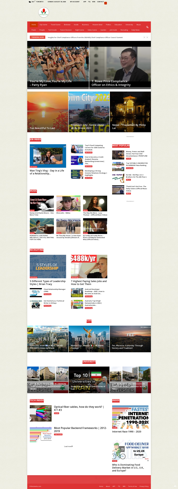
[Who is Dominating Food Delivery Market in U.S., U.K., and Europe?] (130, 450)
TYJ (89, 2)
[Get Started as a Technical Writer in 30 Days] (36, 304)
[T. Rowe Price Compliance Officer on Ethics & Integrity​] (120, 64)
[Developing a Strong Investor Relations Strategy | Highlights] (77, 174)
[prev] (144, 37)
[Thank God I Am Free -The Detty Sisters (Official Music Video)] (118, 189)
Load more (68, 446)
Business (85, 24)
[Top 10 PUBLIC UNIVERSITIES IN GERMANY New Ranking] (118, 166)
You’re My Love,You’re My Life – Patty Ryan (51, 83)
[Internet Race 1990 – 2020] (130, 417)
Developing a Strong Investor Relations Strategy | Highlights (96, 173)
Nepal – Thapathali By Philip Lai (129, 126)
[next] (147, 37)
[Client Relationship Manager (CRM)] (36, 292)
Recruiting (124, 30)
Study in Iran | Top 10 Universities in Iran (88, 387)
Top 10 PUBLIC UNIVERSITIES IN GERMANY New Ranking (137, 164)
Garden (103, 30)
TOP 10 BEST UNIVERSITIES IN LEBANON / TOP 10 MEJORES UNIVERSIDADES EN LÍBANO (48, 386)
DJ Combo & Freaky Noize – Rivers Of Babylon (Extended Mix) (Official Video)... (94, 237)
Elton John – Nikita (63, 213)
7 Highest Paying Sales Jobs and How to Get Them (89, 283)
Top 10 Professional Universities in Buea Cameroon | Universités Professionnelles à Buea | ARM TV (86, 37)
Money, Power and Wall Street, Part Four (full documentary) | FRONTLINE (136, 153)
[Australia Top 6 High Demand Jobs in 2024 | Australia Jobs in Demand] (77, 304)
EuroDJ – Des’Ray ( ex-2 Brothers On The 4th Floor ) (136, 176)
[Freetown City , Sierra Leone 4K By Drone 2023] (89, 116)
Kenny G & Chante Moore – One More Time (42, 214)
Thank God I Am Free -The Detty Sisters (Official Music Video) (136, 188)
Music (139, 24)
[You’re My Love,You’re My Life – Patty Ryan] (58, 64)
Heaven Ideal (97, 24)
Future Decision (66, 30)
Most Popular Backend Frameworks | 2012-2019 (80, 429)
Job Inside (113, 30)
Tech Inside (52, 30)
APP (84, 2)
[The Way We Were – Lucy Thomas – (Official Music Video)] (95, 203)
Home (34, 24)
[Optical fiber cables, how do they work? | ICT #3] (41, 413)
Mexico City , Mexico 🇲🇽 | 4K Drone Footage (87, 346)
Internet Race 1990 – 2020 (126, 431)
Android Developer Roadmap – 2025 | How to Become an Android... (94, 291)
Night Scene (79, 30)
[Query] (105, 3)
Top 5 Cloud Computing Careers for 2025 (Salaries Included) (95, 147)
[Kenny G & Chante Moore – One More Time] (42, 203)
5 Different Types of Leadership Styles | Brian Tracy (48, 283)
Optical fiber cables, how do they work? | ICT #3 (79, 408)
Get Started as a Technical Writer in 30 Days (54, 302)
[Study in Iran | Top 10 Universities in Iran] (89, 380)
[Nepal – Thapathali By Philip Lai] (130, 116)
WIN (93, 2)
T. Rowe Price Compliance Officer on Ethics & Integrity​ (111, 83)
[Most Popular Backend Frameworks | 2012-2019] (41, 434)
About (108, 486)
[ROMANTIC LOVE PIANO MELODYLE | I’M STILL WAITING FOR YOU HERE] (42, 226)
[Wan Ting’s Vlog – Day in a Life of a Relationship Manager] (48, 156)
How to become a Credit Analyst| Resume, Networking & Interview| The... (94, 160)
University (129, 24)
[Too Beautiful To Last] (47, 116)
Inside (76, 24)
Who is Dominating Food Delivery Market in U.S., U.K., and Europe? (128, 467)
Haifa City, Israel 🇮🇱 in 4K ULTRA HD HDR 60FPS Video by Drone (46, 346)
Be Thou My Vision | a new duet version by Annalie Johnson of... (68, 236)
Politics (108, 24)
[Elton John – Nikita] (68, 203)
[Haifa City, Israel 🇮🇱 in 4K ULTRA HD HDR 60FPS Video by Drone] (48, 339)
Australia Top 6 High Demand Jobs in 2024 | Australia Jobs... (93, 303)
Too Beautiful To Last (42, 128)
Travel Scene (55, 24)
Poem (34, 30)
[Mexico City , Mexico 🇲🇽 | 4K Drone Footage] (89, 339)
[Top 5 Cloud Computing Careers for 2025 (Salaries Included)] (77, 148)
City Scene (43, 24)
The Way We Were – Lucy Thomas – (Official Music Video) (95, 214)
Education (118, 24)
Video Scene (92, 30)
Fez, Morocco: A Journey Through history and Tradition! (127, 346)
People (42, 30)
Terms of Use (132, 486)
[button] (147, 27)
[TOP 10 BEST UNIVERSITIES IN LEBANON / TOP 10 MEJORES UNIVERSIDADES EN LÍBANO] (48, 380)
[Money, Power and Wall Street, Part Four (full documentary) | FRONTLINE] (118, 154)
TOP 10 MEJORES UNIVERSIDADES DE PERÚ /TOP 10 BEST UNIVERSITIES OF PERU (128, 386)
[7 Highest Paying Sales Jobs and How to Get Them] (89, 266)
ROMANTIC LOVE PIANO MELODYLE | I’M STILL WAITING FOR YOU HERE (42, 237)
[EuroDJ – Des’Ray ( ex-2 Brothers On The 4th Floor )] (118, 178)
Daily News (136, 30)
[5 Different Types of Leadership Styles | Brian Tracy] (48, 266)
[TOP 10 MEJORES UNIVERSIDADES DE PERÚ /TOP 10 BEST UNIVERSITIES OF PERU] (130, 380)
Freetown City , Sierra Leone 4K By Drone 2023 (87, 126)
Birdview (67, 24)
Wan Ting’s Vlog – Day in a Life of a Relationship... (47, 172)
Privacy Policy (144, 486)
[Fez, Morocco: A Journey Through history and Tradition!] (130, 339)
